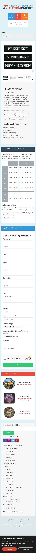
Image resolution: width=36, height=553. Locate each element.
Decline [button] (26, 549)
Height (5, 270)
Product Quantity (9, 316)
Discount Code (8, 348)
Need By (6, 340)
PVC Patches (9, 451)
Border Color (7, 278)
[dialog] (18, 544)
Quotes (18, 17)
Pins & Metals (9, 457)
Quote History (9, 472)
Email (5, 247)
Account (11, 17)
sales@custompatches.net (14, 511)
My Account (8, 466)
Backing (6, 309)
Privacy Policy (9, 493)
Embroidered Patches (24, 382)
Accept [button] (9, 549)
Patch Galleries (9, 490)
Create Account (19, 24)
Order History (9, 469)
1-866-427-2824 (11, 504)
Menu (3, 32)
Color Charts (9, 484)
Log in (23, 22)
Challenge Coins (10, 460)
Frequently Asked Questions (13, 487)
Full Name (7, 239)
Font (4, 294)
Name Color (7, 301)
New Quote (8, 475)
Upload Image (8, 324)
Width (5, 262)
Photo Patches (24, 396)
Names (5, 286)
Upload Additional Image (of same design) (15, 332)
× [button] (34, 537)
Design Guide (9, 481)
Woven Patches (24, 411)
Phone (5, 255)
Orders (25, 17)
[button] (18, 546)
